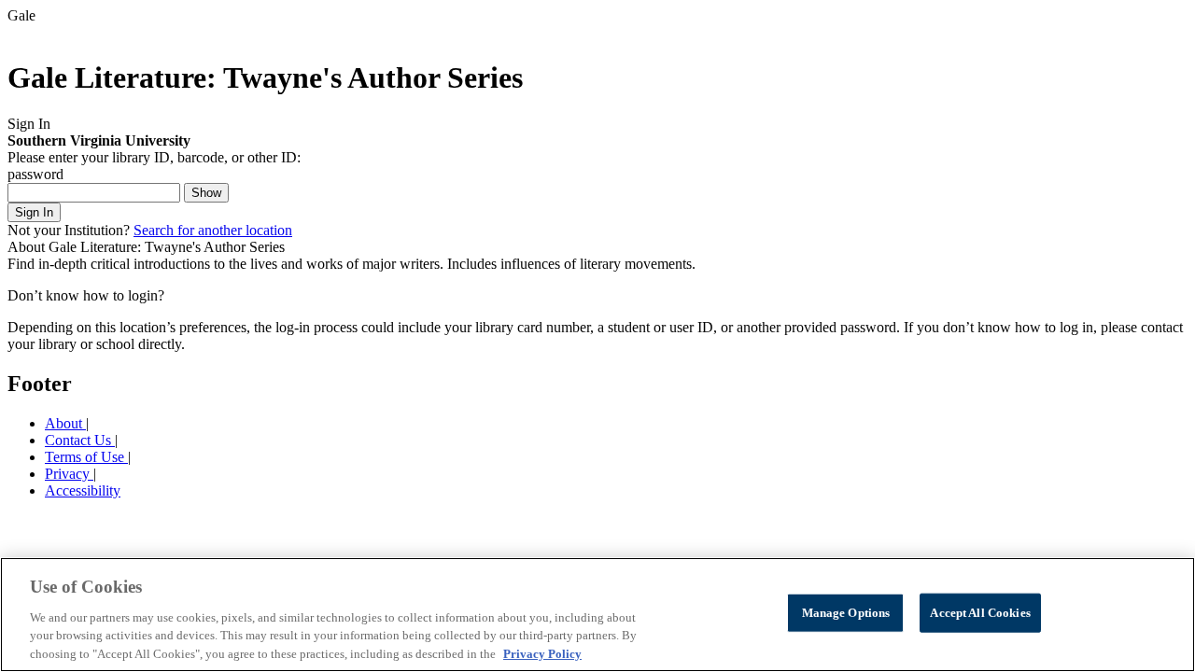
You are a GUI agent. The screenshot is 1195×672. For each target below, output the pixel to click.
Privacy (69, 474)
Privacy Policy (542, 653)
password (35, 174)
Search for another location (213, 230)
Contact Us (80, 440)
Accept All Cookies (980, 613)
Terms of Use (86, 457)
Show (206, 193)
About (65, 423)
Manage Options (846, 613)
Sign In (34, 212)
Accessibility (82, 490)
